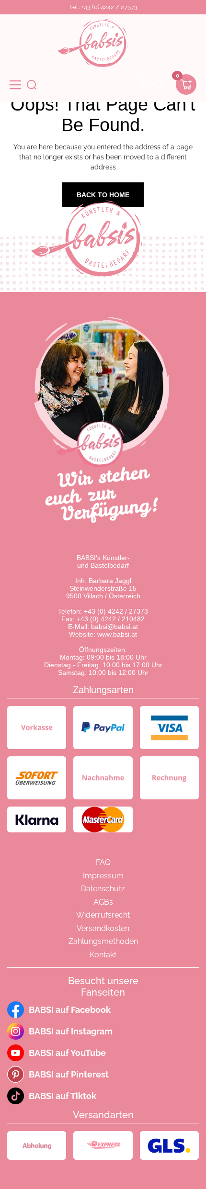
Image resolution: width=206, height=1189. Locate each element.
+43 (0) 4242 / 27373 (116, 611)
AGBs (103, 902)
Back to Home (103, 195)
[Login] (142, 84)
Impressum (103, 875)
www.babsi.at (117, 634)
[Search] (31, 84)
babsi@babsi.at (114, 626)
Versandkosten (103, 928)
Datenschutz (103, 888)
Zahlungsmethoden (103, 941)
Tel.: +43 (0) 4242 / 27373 (103, 7)
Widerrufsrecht (103, 915)
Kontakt (103, 954)
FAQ (103, 862)
